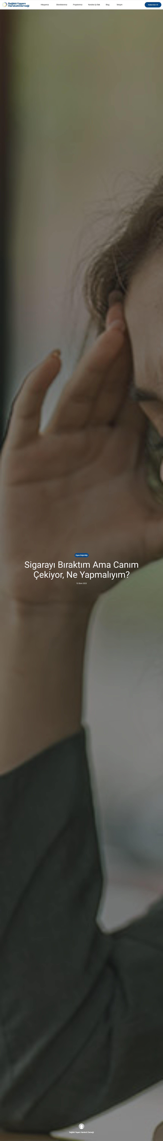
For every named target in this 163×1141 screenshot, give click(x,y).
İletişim (119, 5)
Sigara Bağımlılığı (81, 555)
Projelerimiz (77, 5)
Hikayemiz (45, 5)
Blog (107, 5)
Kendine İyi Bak (94, 5)
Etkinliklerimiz (61, 5)
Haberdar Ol (153, 5)
